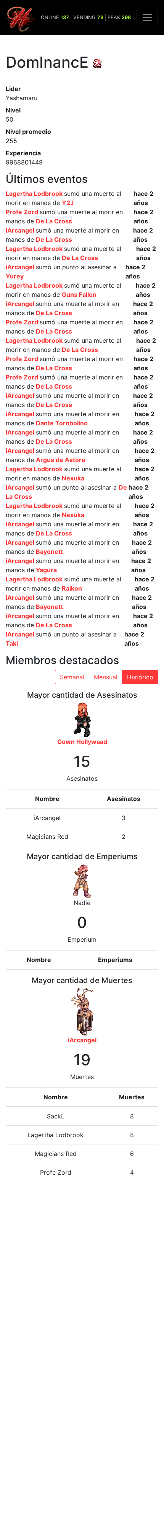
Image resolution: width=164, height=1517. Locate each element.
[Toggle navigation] (147, 17)
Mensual (105, 677)
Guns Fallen (79, 294)
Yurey (15, 276)
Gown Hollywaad (82, 741)
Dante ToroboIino (62, 423)
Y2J (68, 203)
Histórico (140, 677)
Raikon (72, 588)
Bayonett (49, 551)
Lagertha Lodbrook (35, 193)
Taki (12, 643)
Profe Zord (23, 212)
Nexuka (73, 478)
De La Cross (54, 221)
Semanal (72, 677)
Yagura (46, 570)
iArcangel (21, 230)
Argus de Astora (60, 460)
